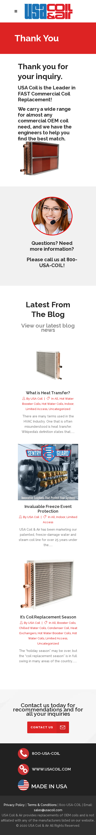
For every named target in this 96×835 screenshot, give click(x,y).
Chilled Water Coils (32, 628)
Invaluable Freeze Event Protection (48, 509)
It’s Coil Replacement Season (48, 617)
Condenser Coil (58, 628)
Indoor (69, 403)
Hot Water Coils (52, 403)
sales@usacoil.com (48, 810)
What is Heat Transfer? (48, 392)
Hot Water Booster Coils (54, 633)
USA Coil (37, 398)
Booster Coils (66, 623)
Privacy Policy (14, 805)
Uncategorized (59, 409)
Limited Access (36, 409)
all (56, 398)
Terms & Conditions (42, 805)
